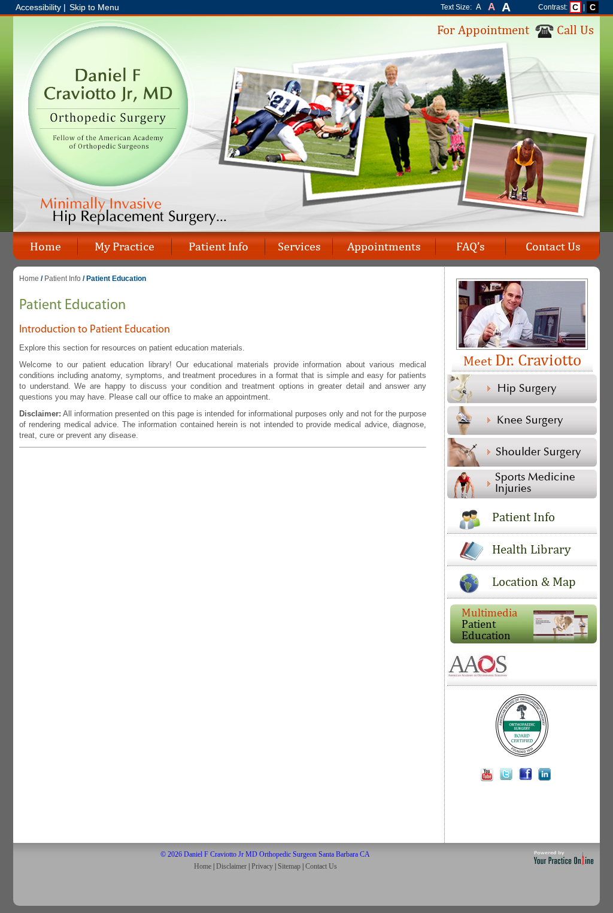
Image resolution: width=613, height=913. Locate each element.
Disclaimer (231, 866)
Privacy (262, 866)
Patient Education (489, 624)
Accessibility (38, 7)
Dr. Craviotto (522, 359)
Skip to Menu (94, 7)
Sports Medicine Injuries (535, 483)
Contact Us (553, 246)
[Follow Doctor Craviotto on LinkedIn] (547, 778)
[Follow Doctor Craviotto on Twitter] (509, 778)
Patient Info (218, 246)
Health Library (531, 549)
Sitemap (289, 866)
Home (45, 246)
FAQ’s (470, 246)
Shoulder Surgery (538, 452)
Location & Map (534, 581)
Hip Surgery (527, 389)
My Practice (124, 246)
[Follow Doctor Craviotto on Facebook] (528, 778)
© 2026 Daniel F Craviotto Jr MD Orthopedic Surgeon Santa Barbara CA (265, 854)
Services (299, 246)
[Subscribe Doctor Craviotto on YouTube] (489, 778)
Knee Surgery (530, 421)
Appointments (384, 246)
